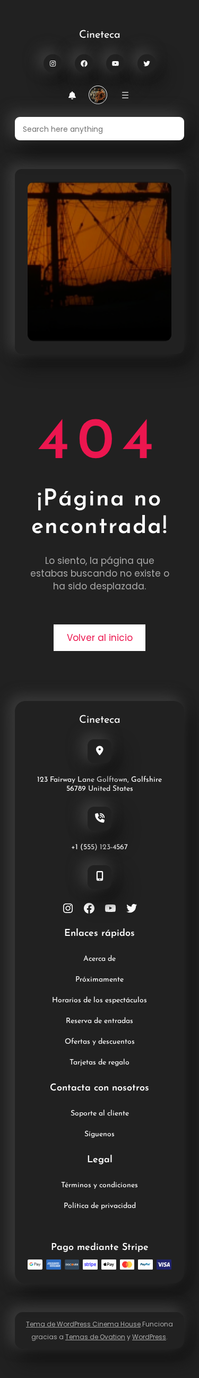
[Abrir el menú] (125, 95)
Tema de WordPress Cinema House (83, 1324)
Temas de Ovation (95, 1336)
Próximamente (99, 980)
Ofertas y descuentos (100, 1042)
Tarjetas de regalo (99, 1063)
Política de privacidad (100, 1206)
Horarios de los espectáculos (99, 1000)
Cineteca (99, 35)
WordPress (149, 1336)
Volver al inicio (100, 637)
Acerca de (99, 959)
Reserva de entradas (99, 1021)
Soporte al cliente (100, 1114)
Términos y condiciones (99, 1185)
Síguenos (99, 1134)
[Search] (169, 128)
